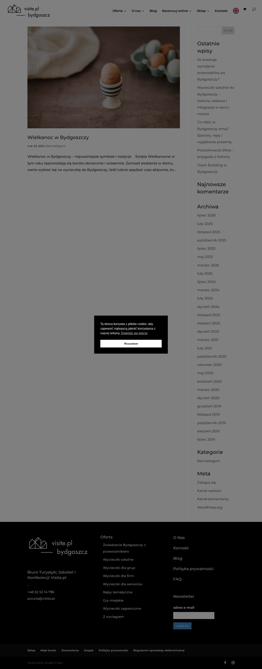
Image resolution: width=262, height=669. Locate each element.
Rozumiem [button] (131, 343)
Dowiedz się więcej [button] (134, 333)
